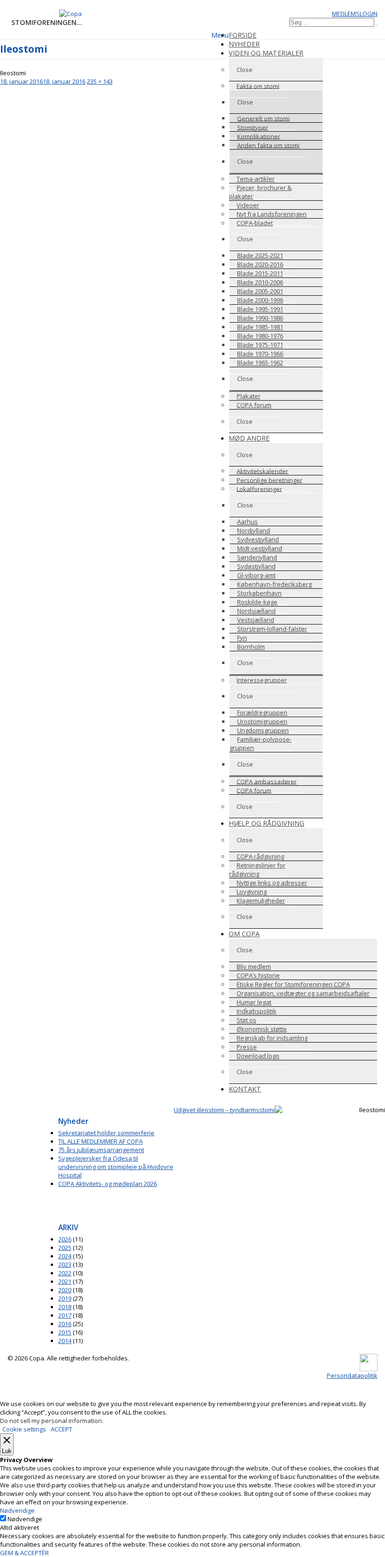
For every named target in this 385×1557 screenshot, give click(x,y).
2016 (64, 1324)
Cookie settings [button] (24, 1429)
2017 (64, 1315)
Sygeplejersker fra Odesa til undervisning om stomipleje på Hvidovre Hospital (115, 1166)
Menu (220, 35)
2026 (64, 1239)
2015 (64, 1332)
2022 (64, 1273)
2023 (64, 1264)
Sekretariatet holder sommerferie (106, 1133)
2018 (64, 1307)
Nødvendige (25, 1519)
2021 (64, 1281)
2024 (64, 1256)
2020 (64, 1290)
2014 (64, 1340)
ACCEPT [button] (61, 1429)
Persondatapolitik (352, 1375)
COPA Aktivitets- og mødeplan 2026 (107, 1183)
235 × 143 (100, 81)
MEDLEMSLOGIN (354, 13)
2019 (64, 1298)
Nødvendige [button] (17, 1510)
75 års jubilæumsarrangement (101, 1150)
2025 (64, 1247)
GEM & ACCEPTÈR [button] (24, 1553)
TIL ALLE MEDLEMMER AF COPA (100, 1141)
